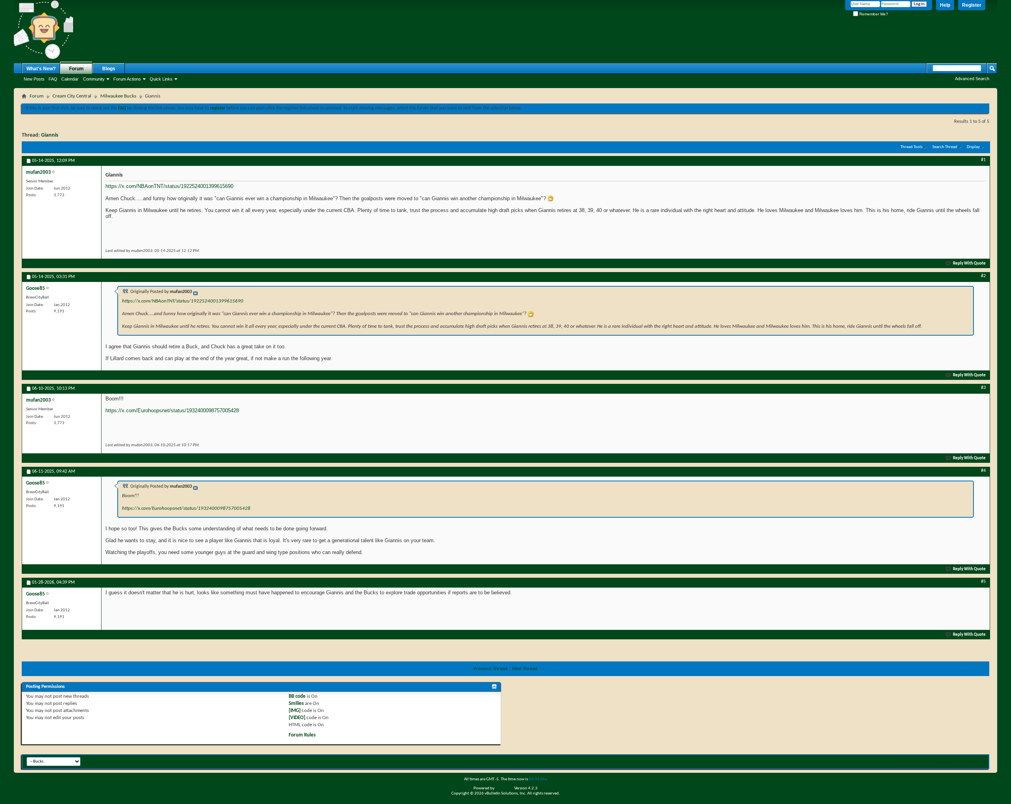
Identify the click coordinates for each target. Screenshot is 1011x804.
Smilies (296, 703)
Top (981, 760)
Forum (76, 68)
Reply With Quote (969, 263)
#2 (983, 276)
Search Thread (944, 147)
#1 (983, 160)
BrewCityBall (941, 760)
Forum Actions (127, 79)
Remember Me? (873, 14)
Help (945, 5)
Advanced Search (972, 78)
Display (973, 147)
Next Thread (524, 668)
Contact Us (914, 760)
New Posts (34, 79)
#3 (983, 387)
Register (971, 5)
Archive (966, 760)
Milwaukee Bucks (118, 96)
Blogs (108, 68)
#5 (983, 581)
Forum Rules (302, 735)
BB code (297, 696)
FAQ (53, 79)
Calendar (70, 79)
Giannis (49, 135)
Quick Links (161, 79)
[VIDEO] (297, 717)
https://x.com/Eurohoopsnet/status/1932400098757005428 (172, 410)
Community (94, 79)
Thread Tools (911, 147)
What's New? (41, 68)
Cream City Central (72, 96)
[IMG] (295, 710)
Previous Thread (490, 668)
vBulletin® (504, 788)
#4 (983, 470)
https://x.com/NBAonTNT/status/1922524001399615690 (169, 186)
